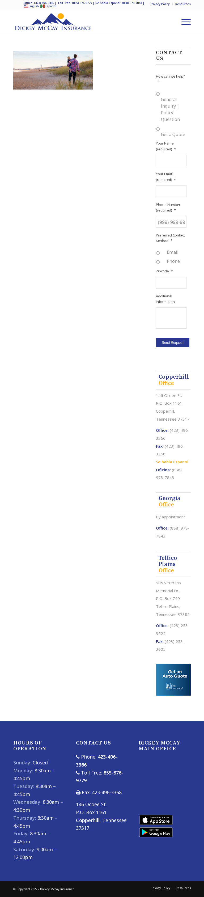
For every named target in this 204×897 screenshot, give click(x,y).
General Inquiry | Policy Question (170, 109)
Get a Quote (173, 134)
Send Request (173, 343)
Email (172, 252)
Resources (183, 4)
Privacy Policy (160, 4)
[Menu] (183, 22)
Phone (173, 261)
